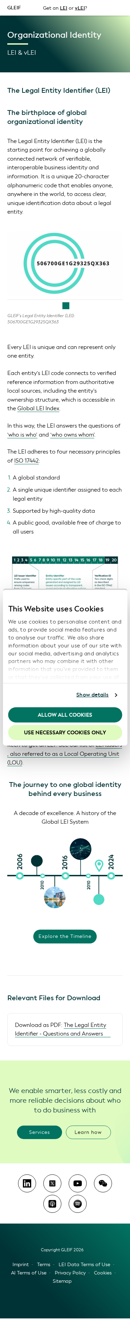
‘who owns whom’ (72, 434)
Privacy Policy (70, 1273)
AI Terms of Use (28, 1273)
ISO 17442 (26, 460)
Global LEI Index (38, 408)
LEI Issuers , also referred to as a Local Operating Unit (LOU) (64, 754)
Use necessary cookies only (65, 732)
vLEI (80, 8)
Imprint (20, 1265)
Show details (92, 695)
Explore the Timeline (65, 936)
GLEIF (14, 7)
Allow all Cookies (65, 714)
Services (39, 1132)
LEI (63, 8)
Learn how (88, 1132)
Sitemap (62, 1281)
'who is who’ (22, 434)
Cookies (103, 1273)
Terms (43, 1265)
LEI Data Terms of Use (84, 1265)
